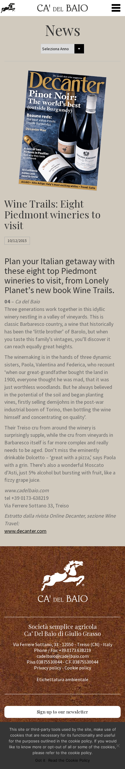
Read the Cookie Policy (69, 760)
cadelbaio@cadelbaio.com (63, 656)
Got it (40, 760)
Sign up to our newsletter (62, 712)
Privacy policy (47, 668)
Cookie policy (78, 668)
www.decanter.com (25, 531)
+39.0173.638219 (75, 650)
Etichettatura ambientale (62, 679)
